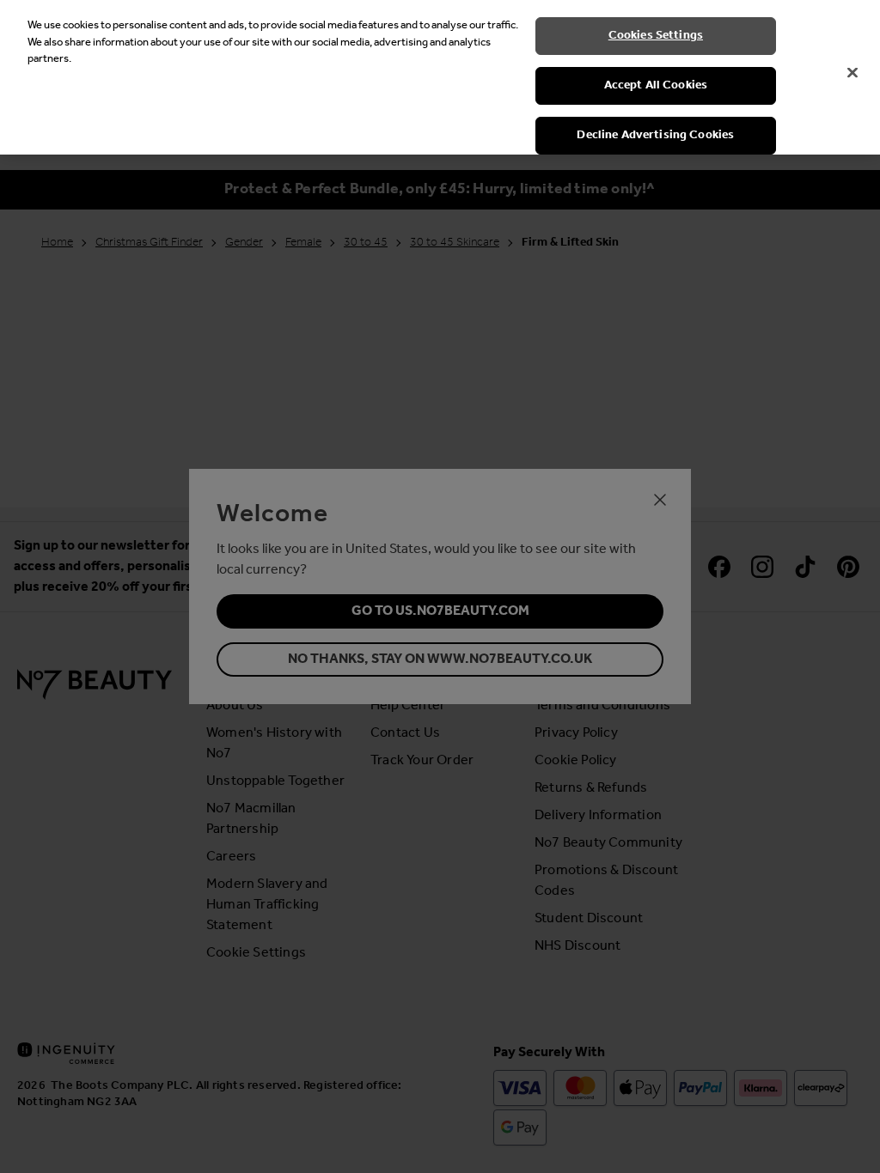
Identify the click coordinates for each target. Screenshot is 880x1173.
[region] (440, 77)
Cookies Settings (655, 35)
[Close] (852, 73)
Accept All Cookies (656, 85)
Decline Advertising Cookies (655, 135)
